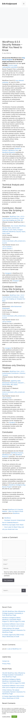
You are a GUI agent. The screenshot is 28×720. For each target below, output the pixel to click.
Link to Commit (6, 321)
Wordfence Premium (17, 453)
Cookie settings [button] (6, 716)
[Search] (24, 590)
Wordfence (16, 513)
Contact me (5, 661)
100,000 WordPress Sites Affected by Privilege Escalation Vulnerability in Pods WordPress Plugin (13, 613)
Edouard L (21, 382)
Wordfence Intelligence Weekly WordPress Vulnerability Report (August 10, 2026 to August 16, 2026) (13, 619)
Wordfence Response (8, 152)
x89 (11, 384)
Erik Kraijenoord (9, 4)
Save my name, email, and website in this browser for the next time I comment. (14, 573)
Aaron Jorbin (6, 233)
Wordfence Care (13, 150)
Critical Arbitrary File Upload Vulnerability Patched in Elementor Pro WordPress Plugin (13, 630)
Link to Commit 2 (7, 248)
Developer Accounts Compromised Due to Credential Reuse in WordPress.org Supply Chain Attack (13, 522)
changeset (8, 273)
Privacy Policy (6, 663)
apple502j (14, 381)
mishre (15, 384)
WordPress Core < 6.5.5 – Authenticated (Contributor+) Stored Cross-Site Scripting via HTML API (13, 218)
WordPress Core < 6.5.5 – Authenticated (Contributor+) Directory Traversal (13, 373)
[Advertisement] (14, 22)
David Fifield (6, 384)
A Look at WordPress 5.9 (13, 649)
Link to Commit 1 (7, 246)
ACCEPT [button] (14, 716)
